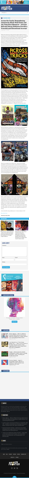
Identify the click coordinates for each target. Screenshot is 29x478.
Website (3, 262)
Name (3, 257)
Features (14, 454)
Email (16, 257)
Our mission (3, 411)
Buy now (15, 321)
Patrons (17, 457)
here (8, 449)
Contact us (12, 457)
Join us (8, 411)
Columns (10, 454)
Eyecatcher (5, 18)
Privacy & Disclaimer (21, 473)
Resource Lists (23, 454)
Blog (7, 454)
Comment (4, 245)
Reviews (9, 18)
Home (4, 454)
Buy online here (4, 213)
